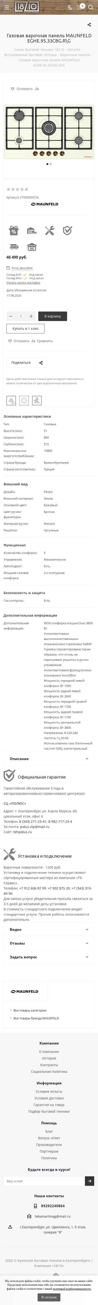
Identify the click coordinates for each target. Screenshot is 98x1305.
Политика (49, 1158)
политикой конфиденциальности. (72, 1289)
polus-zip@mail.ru (34, 826)
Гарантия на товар (49, 1104)
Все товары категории (30, 1010)
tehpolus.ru (22, 832)
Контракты (49, 1065)
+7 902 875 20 (59, 888)
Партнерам (49, 1151)
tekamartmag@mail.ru (53, 1216)
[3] (17, 189)
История (49, 1058)
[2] (13, 189)
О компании (49, 1051)
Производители (49, 1144)
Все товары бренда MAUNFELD (36, 1018)
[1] (8, 189)
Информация (49, 1083)
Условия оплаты (49, 1091)
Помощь (49, 1123)
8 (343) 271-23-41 (32, 821)
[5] (26, 189)
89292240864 (53, 1205)
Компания (49, 1043)
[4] (22, 189)
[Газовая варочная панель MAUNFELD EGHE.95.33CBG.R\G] (49, 133)
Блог (49, 1131)
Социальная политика (49, 1071)
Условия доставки (49, 1098)
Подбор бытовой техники (49, 1111)
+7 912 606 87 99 (32, 888)
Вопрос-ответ (49, 1138)
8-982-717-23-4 (60, 821)
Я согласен (49, 1297)
